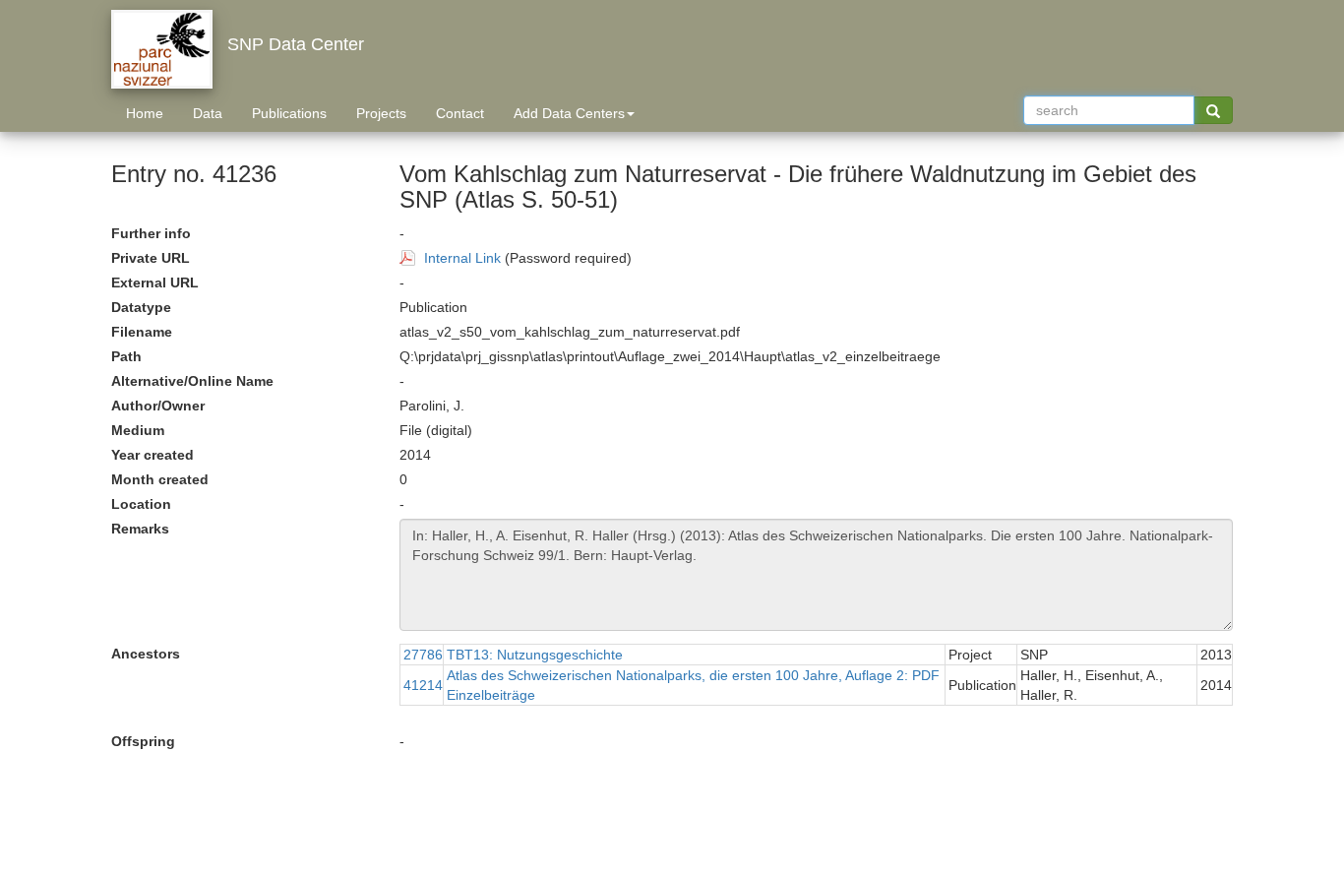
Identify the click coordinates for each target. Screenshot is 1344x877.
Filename (141, 332)
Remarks (140, 528)
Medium (137, 430)
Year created (152, 455)
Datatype (141, 307)
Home (144, 113)
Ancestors (145, 653)
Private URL (150, 258)
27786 (423, 654)
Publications (289, 113)
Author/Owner (158, 405)
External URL (155, 282)
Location (141, 504)
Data (207, 113)
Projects (381, 113)
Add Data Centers (569, 113)
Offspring (143, 741)
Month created (160, 479)
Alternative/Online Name (192, 381)
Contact (460, 113)
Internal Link (462, 258)
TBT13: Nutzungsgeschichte (535, 654)
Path (126, 356)
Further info (151, 233)
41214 (423, 685)
